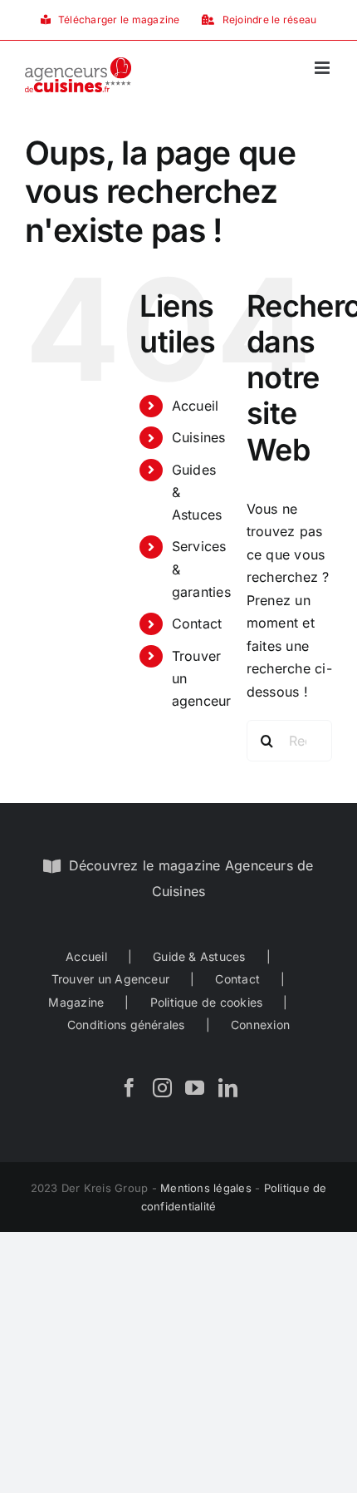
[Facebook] (129, 1087)
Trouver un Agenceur (110, 979)
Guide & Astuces (199, 956)
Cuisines (199, 437)
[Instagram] (162, 1087)
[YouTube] (194, 1087)
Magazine (76, 1002)
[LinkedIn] (227, 1087)
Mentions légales (206, 1188)
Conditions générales (126, 1025)
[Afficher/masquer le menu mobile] (323, 67)
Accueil (195, 405)
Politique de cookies (206, 1002)
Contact (197, 623)
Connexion (260, 1025)
